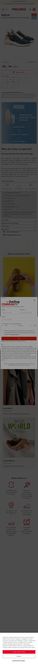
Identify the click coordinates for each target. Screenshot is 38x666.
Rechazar (19, 656)
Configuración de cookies (18, 660)
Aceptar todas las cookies (19, 651)
